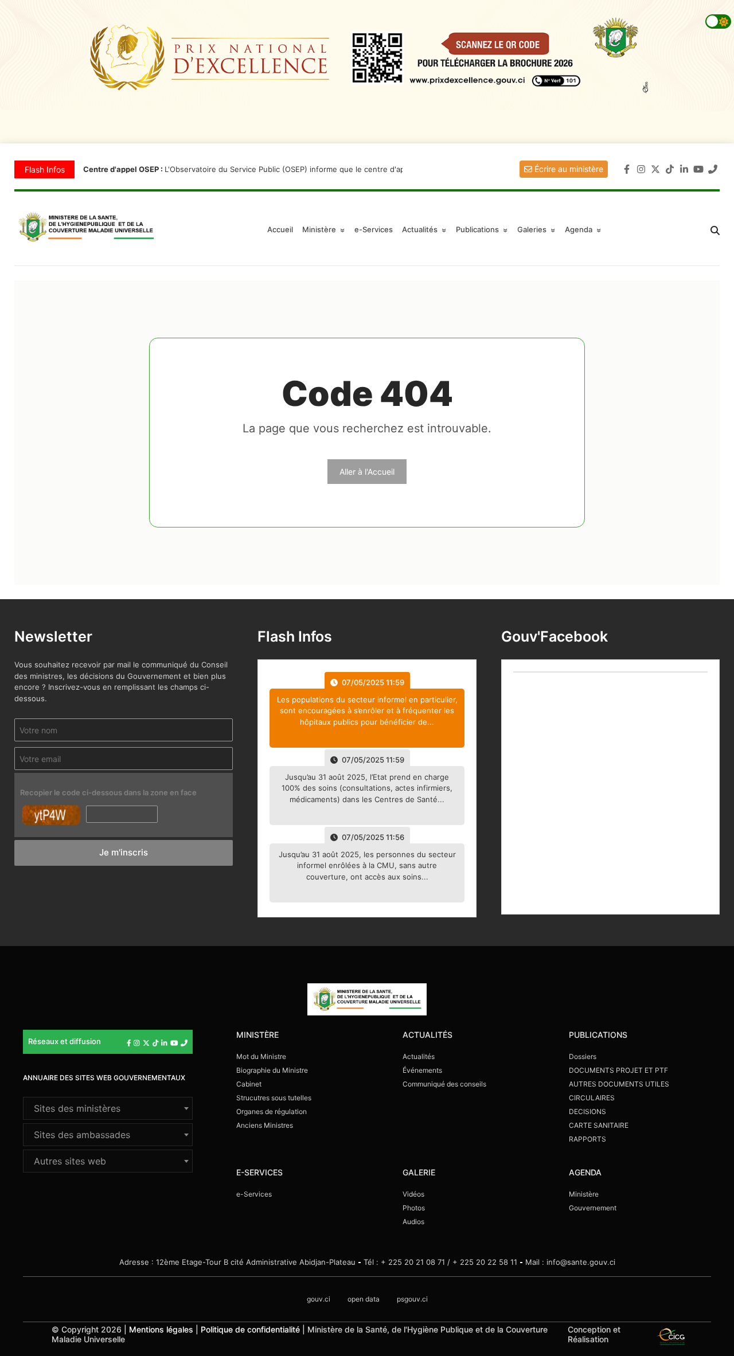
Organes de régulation (271, 1111)
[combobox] (108, 1108)
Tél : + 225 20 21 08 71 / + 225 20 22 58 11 (440, 1262)
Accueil (280, 229)
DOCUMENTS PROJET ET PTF (618, 1070)
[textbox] (107, 1108)
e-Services (373, 229)
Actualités (426, 229)
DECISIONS (587, 1111)
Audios (413, 1221)
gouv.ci (318, 1299)
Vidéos (413, 1194)
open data (364, 1299)
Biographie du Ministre (272, 1070)
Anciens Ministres (264, 1125)
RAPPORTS (587, 1139)
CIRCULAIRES (592, 1097)
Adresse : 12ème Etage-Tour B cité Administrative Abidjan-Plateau (237, 1262)
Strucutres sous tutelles (273, 1097)
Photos (414, 1207)
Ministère (584, 1194)
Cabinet (248, 1084)
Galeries (538, 229)
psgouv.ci (412, 1299)
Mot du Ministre (261, 1056)
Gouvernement (592, 1207)
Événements (422, 1070)
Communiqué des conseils (444, 1084)
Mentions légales (161, 1329)
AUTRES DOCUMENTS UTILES (619, 1084)
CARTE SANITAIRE (598, 1125)
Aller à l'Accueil (367, 471)
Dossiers (582, 1056)
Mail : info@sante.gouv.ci (570, 1262)
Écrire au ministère (567, 169)
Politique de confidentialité (250, 1329)
